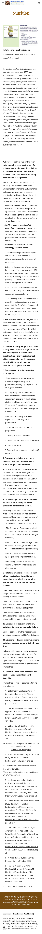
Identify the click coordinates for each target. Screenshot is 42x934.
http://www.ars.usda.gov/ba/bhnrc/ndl (21, 796)
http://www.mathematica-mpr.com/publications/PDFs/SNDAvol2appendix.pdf (22, 819)
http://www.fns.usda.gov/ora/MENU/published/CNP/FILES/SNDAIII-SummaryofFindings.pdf (21, 746)
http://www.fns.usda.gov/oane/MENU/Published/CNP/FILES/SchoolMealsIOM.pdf (21, 849)
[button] (2, 3)
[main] (21, 13)
